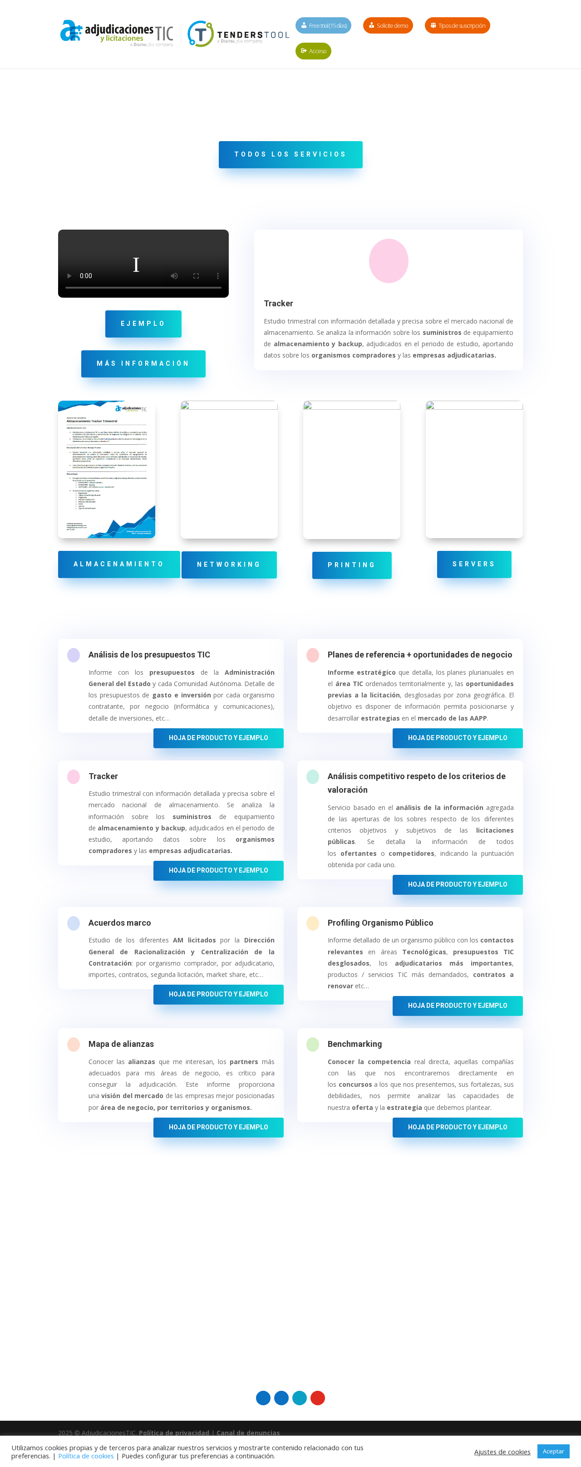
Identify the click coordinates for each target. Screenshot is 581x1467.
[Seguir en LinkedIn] (263, 1398)
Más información (143, 363)
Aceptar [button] (553, 1451)
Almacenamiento (119, 564)
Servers (474, 564)
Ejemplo (143, 323)
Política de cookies (86, 1455)
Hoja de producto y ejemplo (218, 737)
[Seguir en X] (299, 1398)
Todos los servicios (290, 154)
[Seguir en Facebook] (281, 1398)
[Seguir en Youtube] (317, 1398)
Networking (229, 564)
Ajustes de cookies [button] (502, 1451)
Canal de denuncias (248, 1432)
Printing (352, 565)
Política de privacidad (174, 1432)
